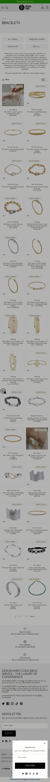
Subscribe (30, 766)
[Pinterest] (37, 774)
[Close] (44, 743)
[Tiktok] (33, 774)
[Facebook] (26, 774)
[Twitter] (23, 774)
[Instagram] (30, 774)
